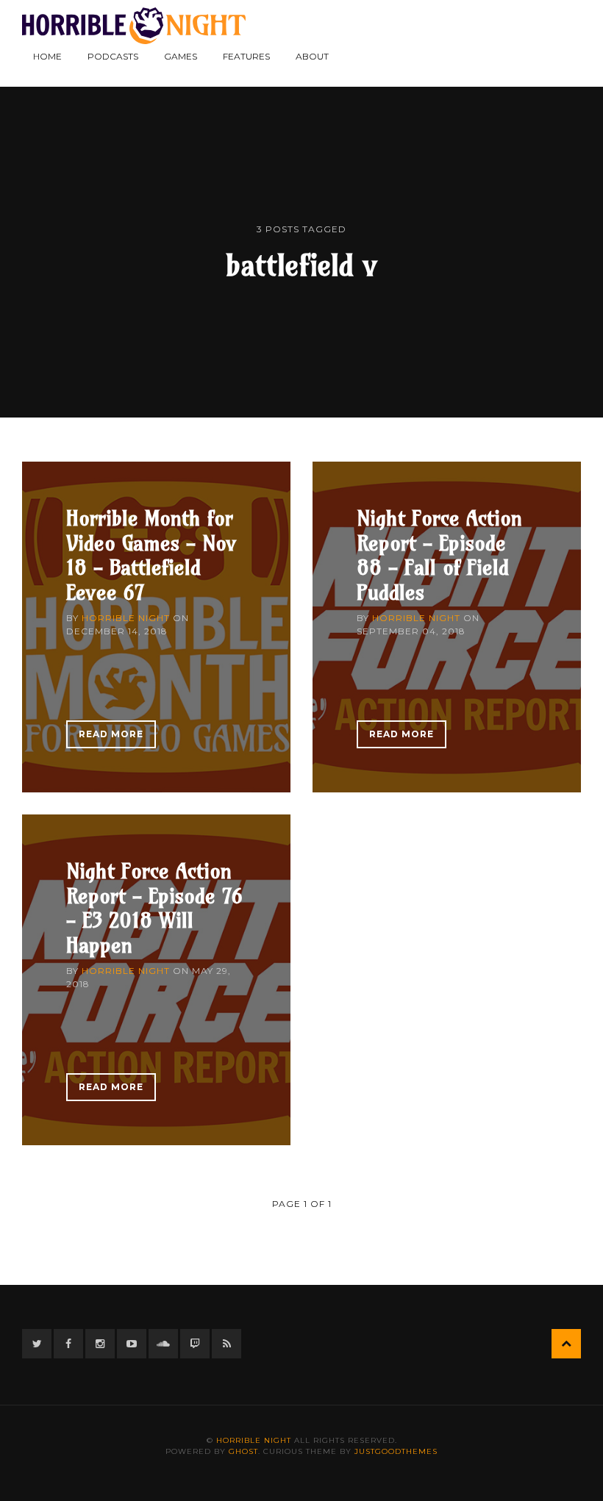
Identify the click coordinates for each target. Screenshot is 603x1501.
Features (246, 56)
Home (47, 56)
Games (180, 56)
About (312, 56)
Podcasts (113, 56)
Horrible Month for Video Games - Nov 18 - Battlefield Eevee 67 (151, 555)
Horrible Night (126, 617)
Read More (111, 733)
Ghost (243, 1451)
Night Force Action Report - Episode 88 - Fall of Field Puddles (439, 555)
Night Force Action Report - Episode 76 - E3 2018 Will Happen (154, 908)
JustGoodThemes (396, 1451)
